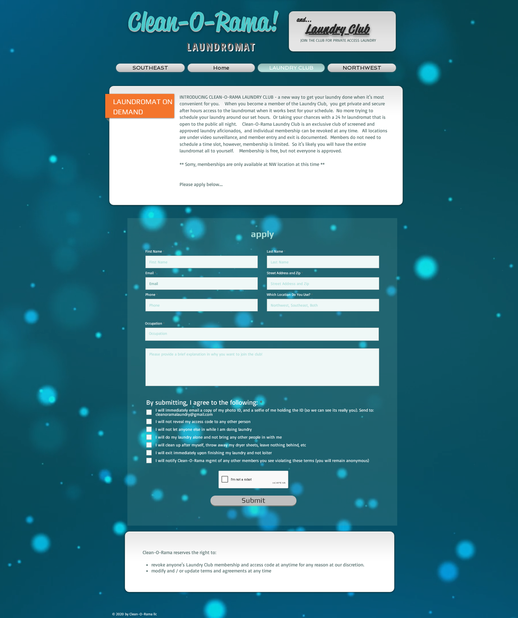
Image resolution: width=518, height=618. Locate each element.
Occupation (153, 323)
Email (149, 273)
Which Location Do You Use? (288, 294)
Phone (150, 294)
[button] (151, 68)
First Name (153, 251)
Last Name (275, 251)
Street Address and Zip (283, 273)
